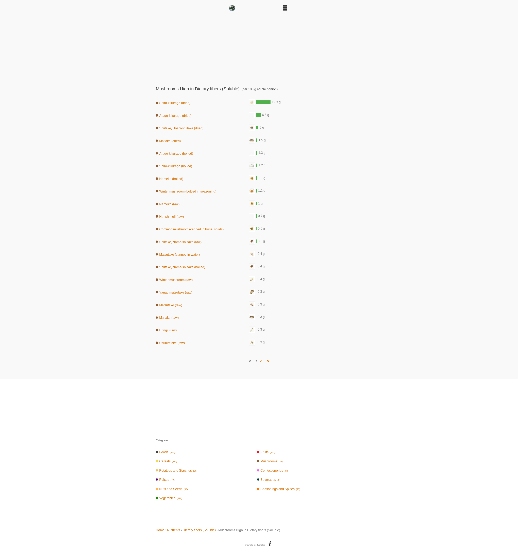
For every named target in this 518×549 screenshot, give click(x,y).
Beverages (270, 479)
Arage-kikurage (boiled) (176, 153)
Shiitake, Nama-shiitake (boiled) (182, 267)
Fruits (267, 452)
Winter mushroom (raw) (176, 279)
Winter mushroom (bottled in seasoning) (187, 191)
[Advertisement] (259, 47)
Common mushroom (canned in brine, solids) (191, 229)
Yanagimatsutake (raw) (175, 292)
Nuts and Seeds (173, 489)
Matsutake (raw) (170, 305)
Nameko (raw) (169, 204)
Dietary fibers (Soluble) (199, 530)
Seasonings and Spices (280, 489)
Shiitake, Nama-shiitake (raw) (180, 242)
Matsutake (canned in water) (179, 254)
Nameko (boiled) (171, 178)
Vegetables (170, 498)
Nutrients (173, 530)
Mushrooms (271, 461)
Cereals (168, 461)
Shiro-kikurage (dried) (174, 103)
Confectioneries (274, 470)
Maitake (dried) (170, 141)
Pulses (167, 479)
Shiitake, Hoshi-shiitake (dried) (181, 128)
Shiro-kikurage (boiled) (175, 166)
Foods (167, 452)
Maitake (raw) (169, 317)
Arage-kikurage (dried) (175, 115)
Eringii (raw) (168, 330)
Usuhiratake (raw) (172, 343)
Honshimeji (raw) (171, 216)
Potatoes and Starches (178, 470)
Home (160, 530)
